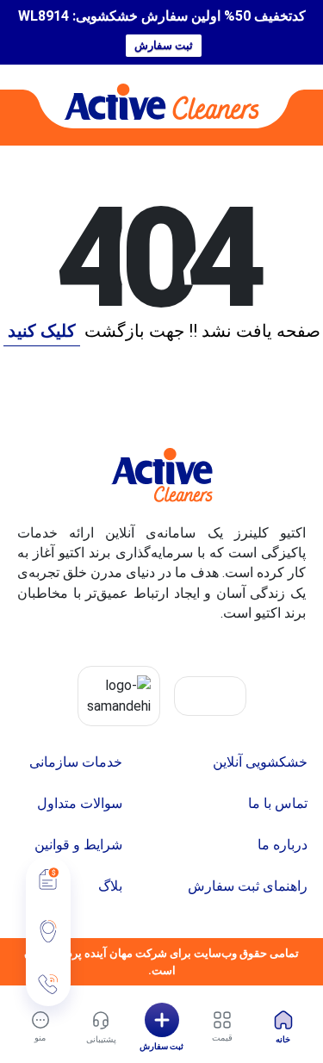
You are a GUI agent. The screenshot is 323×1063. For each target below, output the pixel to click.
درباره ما (282, 844)
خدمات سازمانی (75, 762)
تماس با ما (277, 803)
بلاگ (110, 886)
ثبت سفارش (163, 45)
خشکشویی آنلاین (260, 762)
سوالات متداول (79, 803)
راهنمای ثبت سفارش (247, 886)
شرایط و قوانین (78, 844)
